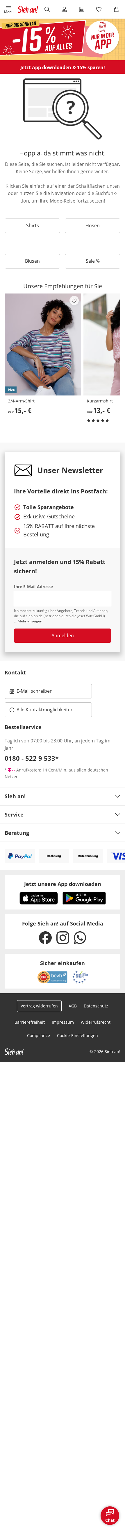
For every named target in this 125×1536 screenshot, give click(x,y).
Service (14, 814)
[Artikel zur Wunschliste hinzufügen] (74, 300)
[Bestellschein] (81, 9)
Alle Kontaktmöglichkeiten (45, 709)
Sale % (93, 261)
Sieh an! (15, 796)
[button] (8, 9)
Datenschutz (96, 1006)
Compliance (38, 1035)
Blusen (32, 261)
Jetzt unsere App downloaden (62, 883)
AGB (73, 1006)
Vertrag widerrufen (39, 1006)
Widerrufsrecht (95, 1022)
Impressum (63, 1022)
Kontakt (15, 672)
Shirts (32, 225)
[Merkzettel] (99, 9)
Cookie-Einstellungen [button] (77, 1035)
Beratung (17, 832)
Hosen (92, 225)
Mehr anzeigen (30, 621)
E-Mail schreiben (31, 693)
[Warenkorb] (116, 9)
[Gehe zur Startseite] (27, 9)
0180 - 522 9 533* (32, 758)
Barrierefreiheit (30, 1022)
